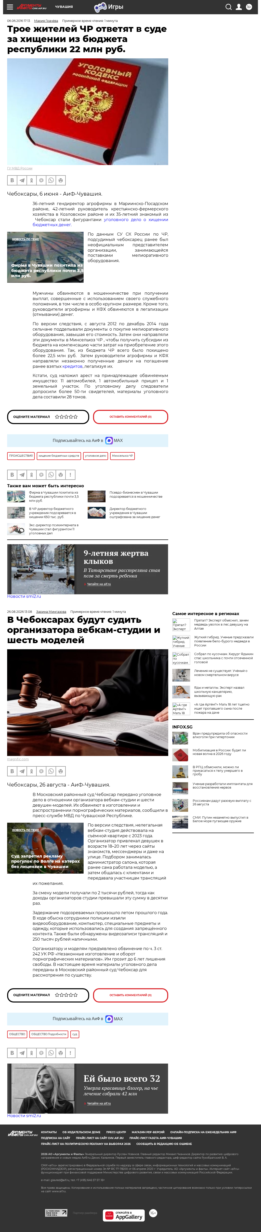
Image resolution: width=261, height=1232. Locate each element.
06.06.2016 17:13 (18, 21)
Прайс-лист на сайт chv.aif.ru (100, 1138)
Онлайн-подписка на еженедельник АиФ (203, 1132)
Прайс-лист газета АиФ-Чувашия (155, 1138)
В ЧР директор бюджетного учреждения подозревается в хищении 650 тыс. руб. (52, 513)
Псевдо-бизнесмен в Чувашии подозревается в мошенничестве (136, 494)
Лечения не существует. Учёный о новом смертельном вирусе (220, 673)
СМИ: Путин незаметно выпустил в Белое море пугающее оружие (220, 819)
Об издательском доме (81, 1132)
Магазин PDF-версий (148, 1132)
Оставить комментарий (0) (131, 416)
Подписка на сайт (55, 1138)
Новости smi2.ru (24, 596)
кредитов (72, 366)
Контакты (49, 1132)
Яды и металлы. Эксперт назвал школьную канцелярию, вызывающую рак (219, 692)
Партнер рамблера (85, 1212)
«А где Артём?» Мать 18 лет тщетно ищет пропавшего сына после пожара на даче (222, 708)
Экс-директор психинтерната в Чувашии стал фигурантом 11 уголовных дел (54, 529)
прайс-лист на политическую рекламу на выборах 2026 (85, 1144)
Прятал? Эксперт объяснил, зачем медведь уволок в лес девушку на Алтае (221, 624)
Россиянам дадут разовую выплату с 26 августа (222, 802)
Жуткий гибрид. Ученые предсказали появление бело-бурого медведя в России (224, 641)
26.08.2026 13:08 (19, 612)
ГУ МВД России (19, 168)
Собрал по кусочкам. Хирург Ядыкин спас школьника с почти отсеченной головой (223, 658)
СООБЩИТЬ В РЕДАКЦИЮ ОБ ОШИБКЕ (164, 1144)
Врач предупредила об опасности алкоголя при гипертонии (220, 735)
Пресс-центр (116, 1132)
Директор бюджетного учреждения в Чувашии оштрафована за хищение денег (135, 513)
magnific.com (18, 759)
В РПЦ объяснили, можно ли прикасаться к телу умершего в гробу (218, 770)
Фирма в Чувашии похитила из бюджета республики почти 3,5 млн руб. (54, 497)
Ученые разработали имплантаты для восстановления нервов (223, 785)
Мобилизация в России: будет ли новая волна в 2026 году (219, 752)
